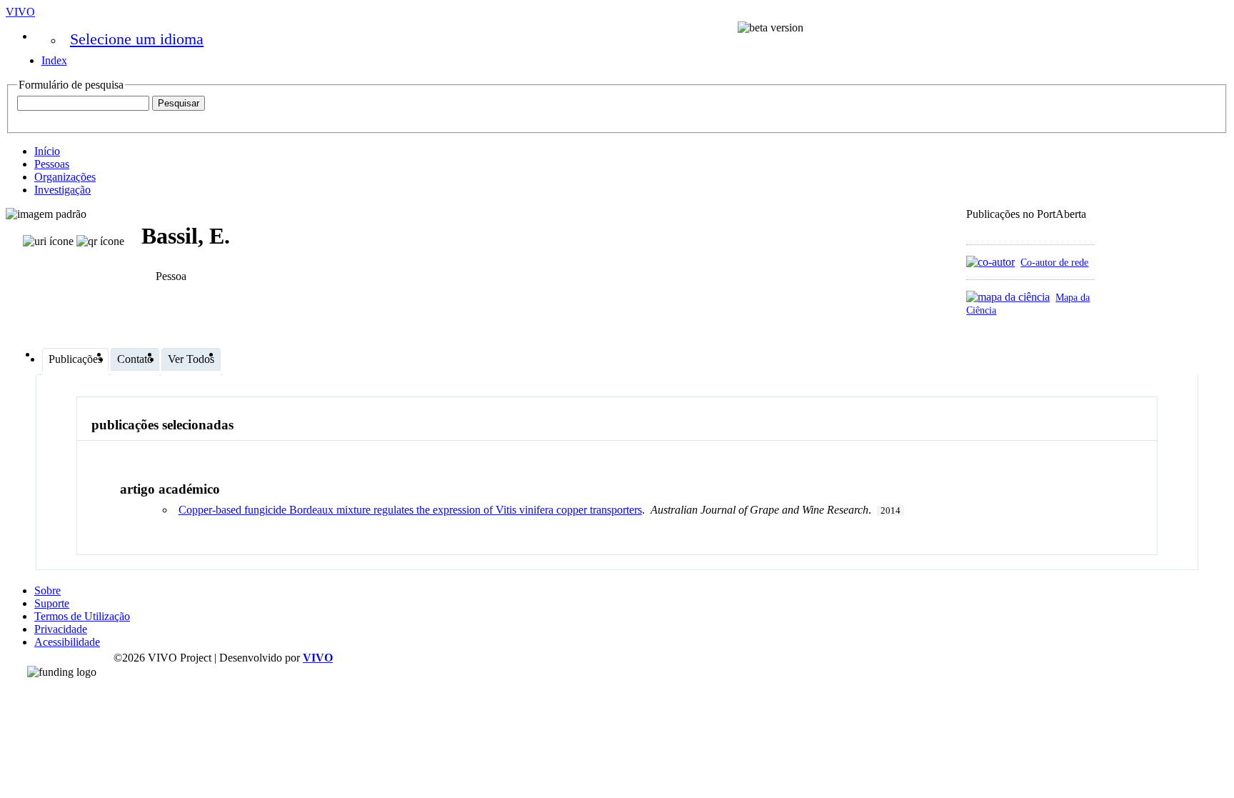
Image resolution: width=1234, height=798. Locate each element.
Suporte (51, 603)
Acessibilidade (67, 642)
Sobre (47, 590)
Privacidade (60, 629)
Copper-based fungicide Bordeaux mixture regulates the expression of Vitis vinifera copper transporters (410, 510)
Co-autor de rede (1054, 262)
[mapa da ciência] (1008, 297)
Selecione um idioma (137, 39)
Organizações (65, 177)
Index (54, 60)
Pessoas (51, 164)
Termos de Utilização (82, 616)
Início (47, 151)
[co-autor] (990, 262)
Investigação (62, 190)
